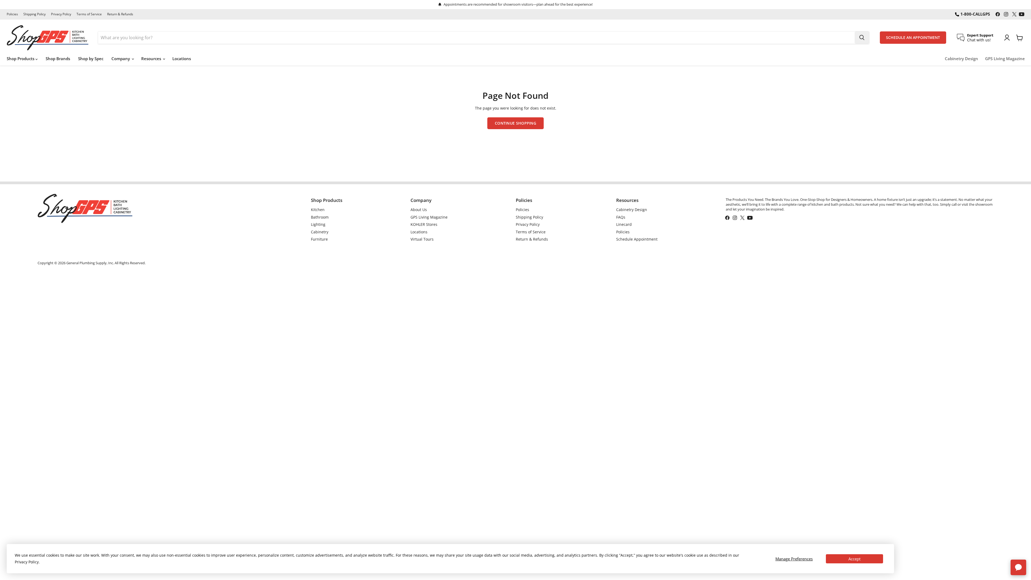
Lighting (318, 224)
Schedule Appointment (637, 239)
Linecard (624, 224)
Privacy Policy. (27, 561)
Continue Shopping (515, 123)
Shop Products (21, 58)
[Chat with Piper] (1018, 567)
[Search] (862, 37)
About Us (419, 209)
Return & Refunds (120, 14)
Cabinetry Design (961, 58)
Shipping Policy (34, 14)
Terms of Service (89, 14)
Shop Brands (58, 58)
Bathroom (320, 217)
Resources (151, 58)
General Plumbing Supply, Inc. (90, 262)
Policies (12, 14)
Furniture (319, 239)
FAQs (620, 217)
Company (121, 58)
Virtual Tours (422, 239)
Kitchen (318, 209)
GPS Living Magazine (1005, 58)
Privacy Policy (61, 14)
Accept (854, 558)
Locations (181, 58)
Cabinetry (319, 231)
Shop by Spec (90, 58)
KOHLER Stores (424, 224)
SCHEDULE (913, 37)
